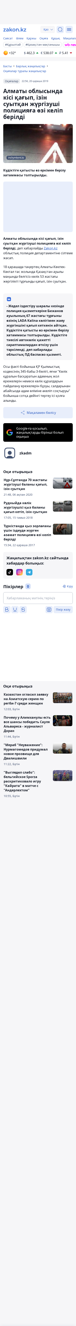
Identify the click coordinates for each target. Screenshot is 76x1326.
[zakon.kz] (14, 29)
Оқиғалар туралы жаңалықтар (24, 71)
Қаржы (31, 38)
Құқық (55, 38)
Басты (7, 66)
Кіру (70, 586)
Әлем (19, 38)
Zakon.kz (51, 248)
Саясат (8, 38)
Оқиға (44, 38)
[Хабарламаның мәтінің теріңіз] (38, 598)
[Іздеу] (60, 29)
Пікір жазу (63, 609)
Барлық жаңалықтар (30, 66)
